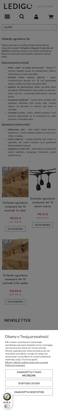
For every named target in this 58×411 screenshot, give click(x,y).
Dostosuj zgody (29, 383)
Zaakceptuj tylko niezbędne (29, 374)
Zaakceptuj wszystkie (29, 392)
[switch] (7, 406)
